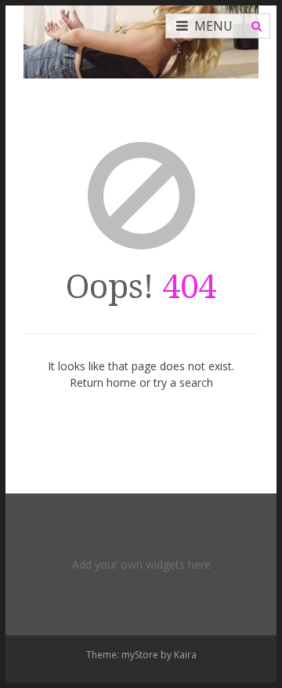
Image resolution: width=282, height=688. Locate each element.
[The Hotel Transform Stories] (141, 39)
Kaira (185, 654)
